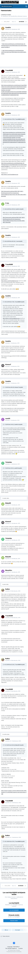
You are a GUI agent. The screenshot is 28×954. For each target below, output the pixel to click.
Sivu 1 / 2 (14, 21)
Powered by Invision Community (14, 951)
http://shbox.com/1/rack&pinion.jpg (9, 174)
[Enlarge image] (24, 75)
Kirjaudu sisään (14, 920)
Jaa (7, 930)
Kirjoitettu (12, 29)
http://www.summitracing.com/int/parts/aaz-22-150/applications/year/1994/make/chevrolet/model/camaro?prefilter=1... (14, 164)
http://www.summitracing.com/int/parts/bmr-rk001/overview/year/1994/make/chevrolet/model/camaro (13, 52)
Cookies (20, 948)
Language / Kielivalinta (13, 946)
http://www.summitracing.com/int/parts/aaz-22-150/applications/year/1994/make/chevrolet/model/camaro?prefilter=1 (14, 45)
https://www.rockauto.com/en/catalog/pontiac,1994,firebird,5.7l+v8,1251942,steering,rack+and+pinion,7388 (14, 792)
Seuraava (21, 21)
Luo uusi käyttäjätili (14, 910)
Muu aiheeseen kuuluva (21, 16)
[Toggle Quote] (3, 119)
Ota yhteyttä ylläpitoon (11, 948)
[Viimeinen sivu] (26, 21)
